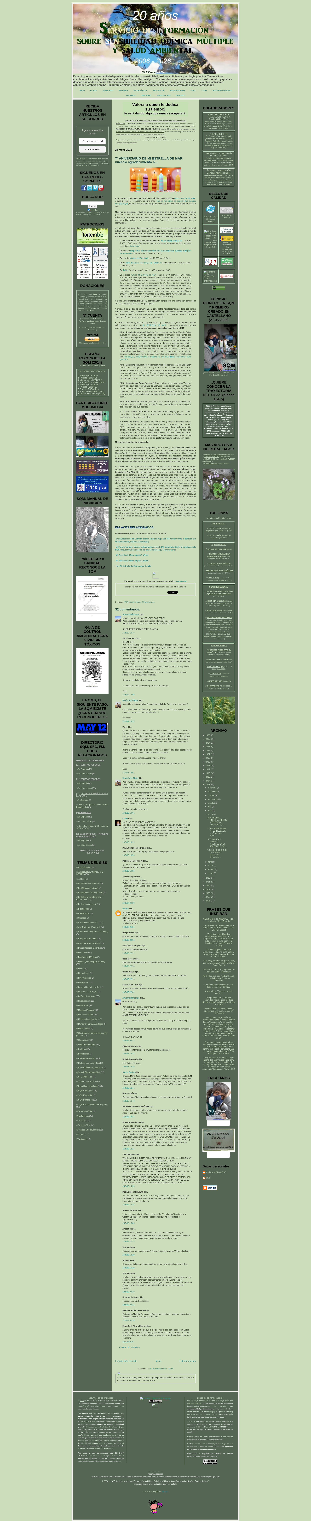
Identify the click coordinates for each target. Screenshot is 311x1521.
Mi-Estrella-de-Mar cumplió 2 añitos (132, 561)
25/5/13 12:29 (128, 1066)
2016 (208, 773)
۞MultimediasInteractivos (87, 1019)
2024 (208, 743)
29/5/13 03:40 (128, 1292)
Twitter (126, 270)
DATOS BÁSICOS (140, 90)
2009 (208, 889)
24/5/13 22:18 (128, 966)
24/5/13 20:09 (128, 903)
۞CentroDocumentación (87, 923)
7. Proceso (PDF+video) (88, 389)
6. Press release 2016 (87, 387)
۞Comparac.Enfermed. (86, 939)
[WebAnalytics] (155, 1407)
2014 (208, 781)
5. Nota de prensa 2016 (88, 385)
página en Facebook (139, 258)
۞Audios (80, 879)
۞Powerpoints (82, 1054)
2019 (208, 762)
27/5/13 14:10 (128, 1255)
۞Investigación (83, 1001)
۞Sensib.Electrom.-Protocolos (89, 1068)
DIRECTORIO (146, 95)
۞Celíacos (81, 918)
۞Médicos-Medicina (85, 1010)
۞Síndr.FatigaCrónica (86, 1081)
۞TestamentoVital (84, 1111)
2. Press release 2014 (87, 378)
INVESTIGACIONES (177, 90)
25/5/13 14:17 (128, 1149)
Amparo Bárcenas (130, 614)
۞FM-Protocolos (83, 978)
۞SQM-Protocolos (84, 1100)
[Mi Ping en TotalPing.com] (155, 1402)
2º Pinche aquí (92, 149)
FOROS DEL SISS (164, 95)
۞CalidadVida (82, 913)
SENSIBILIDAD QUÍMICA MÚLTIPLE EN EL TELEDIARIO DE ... (217, 842)
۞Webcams (81, 1139)
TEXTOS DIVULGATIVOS (222, 90)
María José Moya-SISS (216, 1172)
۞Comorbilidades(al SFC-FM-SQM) (92, 932)
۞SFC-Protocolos (84, 1077)
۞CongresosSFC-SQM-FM (88, 943)
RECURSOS (130, 95)
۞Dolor (79, 969)
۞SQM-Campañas (84, 1091)
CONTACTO (180, 95)
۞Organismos (82, 1040)
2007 (208, 897)
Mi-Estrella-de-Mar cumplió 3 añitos (132, 555)
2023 (208, 747)
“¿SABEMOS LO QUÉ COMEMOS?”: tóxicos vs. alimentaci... (217, 853)
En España (83, 769)
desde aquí (134, 246)
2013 (208, 784)
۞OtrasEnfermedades (86, 1045)
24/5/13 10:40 (128, 633)
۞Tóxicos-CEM (83, 1125)
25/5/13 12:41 (128, 1088)
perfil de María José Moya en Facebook (144, 263)
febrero (211, 869)
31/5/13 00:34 (128, 1320)
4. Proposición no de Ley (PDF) (91, 382)
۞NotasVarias (148, 602)
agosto (211, 803)
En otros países (85, 774)
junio (210, 811)
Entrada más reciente (126, 1361)
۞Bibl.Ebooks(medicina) (87, 888)
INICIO (82, 90)
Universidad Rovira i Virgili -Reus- (220, 126)
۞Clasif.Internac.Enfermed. (88, 927)
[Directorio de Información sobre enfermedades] (210, 281)
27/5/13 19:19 (128, 1268)
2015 (208, 777)
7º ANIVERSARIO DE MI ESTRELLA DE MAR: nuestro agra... (216, 832)
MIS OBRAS (123, 90)
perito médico (211, 121)
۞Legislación (82, 1005)
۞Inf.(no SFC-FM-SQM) (86, 992)
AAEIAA (216, 175)
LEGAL (193, 90)
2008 (208, 893)
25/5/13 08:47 (128, 1041)
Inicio (158, 1361)
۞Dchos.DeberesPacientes (88, 948)
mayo (210, 814)
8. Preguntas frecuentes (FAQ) (91, 391)
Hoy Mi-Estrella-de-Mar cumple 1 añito (133, 566)
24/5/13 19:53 (128, 855)
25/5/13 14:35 (128, 1205)
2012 (208, 878)
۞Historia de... (82, 982)
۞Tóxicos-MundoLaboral (87, 1130)
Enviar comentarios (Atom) (161, 1369)
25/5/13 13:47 (128, 1117)
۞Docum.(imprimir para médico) (90, 962)
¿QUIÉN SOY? (107, 90)
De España (83, 800)
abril (210, 862)
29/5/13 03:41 (128, 1305)
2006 (208, 901)
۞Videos (80, 1134)
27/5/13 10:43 (128, 1242)
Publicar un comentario (129, 1347)
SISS (232, 373)
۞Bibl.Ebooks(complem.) (87, 883)
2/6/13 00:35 (127, 1342)
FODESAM (219, 158)
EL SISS (93, 90)
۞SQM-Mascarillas (84, 1095)
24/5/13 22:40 (128, 992)
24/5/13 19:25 (128, 842)
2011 (208, 882)
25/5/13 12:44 (128, 1101)
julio (210, 807)
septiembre (213, 799)
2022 (208, 750)
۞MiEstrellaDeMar (132, 602)
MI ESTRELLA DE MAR (184, 198)
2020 (208, 758)
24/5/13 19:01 (128, 772)
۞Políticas (81, 1049)
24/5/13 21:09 (128, 927)
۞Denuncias (82, 952)
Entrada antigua (187, 1361)
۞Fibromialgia (82, 973)
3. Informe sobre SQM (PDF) (90, 380)
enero (210, 873)
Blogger (164, 1492)
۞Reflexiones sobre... (86, 1058)
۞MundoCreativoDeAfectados (89, 1024)
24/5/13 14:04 (128, 695)
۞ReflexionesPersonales (87, 1063)
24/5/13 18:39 (128, 721)
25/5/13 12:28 (128, 1054)
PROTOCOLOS (158, 90)
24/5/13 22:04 (128, 940)
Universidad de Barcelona (214, 145)
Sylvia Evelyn (128, 1072)
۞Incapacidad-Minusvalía (87, 987)
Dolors (125, 909)
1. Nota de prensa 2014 (88, 375)
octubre (211, 795)
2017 (208, 769)
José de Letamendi (222, 979)
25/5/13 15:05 (128, 1223)
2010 (208, 885)
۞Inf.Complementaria (86, 996)
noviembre (213, 792)
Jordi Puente (215, 1036)
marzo (211, 865)
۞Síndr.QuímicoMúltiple (87, 1086)
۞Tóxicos (80, 1120)
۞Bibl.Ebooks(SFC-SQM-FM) (89, 893)
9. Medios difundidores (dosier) (91, 394)
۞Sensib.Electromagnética (88, 1072)
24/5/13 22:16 (128, 953)
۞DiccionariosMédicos (86, 957)
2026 (208, 735)
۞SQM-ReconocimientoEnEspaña (91, 1104)
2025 (208, 739)
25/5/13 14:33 (128, 1186)
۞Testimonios (82, 1116)
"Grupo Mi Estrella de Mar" (143, 275)
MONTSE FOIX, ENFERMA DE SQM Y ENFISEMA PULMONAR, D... (217, 821)
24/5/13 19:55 (128, 871)
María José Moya (130, 700)
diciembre (212, 788)
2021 (208, 754)
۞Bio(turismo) (82, 909)
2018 (208, 765)
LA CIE (204, 90)
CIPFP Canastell (224, 184)
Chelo (125, 818)
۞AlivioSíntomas (83, 867)
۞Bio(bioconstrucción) (86, 904)
